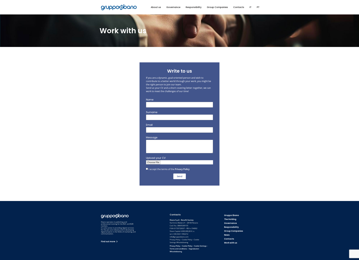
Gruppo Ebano (231, 215)
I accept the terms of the (169, 169)
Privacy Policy (182, 169)
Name (149, 99)
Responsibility (194, 7)
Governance (173, 7)
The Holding (230, 219)
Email (149, 125)
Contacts (238, 7)
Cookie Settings (200, 246)
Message (151, 137)
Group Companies (217, 7)
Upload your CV (156, 158)
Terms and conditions (178, 249)
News (227, 235)
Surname (151, 112)
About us (156, 7)
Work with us (230, 242)
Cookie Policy (187, 246)
